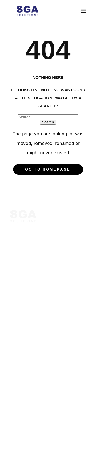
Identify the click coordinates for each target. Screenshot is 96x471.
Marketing (19, 341)
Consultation (22, 285)
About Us (19, 277)
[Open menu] (83, 11)
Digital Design (23, 333)
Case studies (22, 301)
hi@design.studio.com (31, 409)
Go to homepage (48, 169)
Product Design (25, 349)
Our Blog (18, 293)
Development (22, 357)
